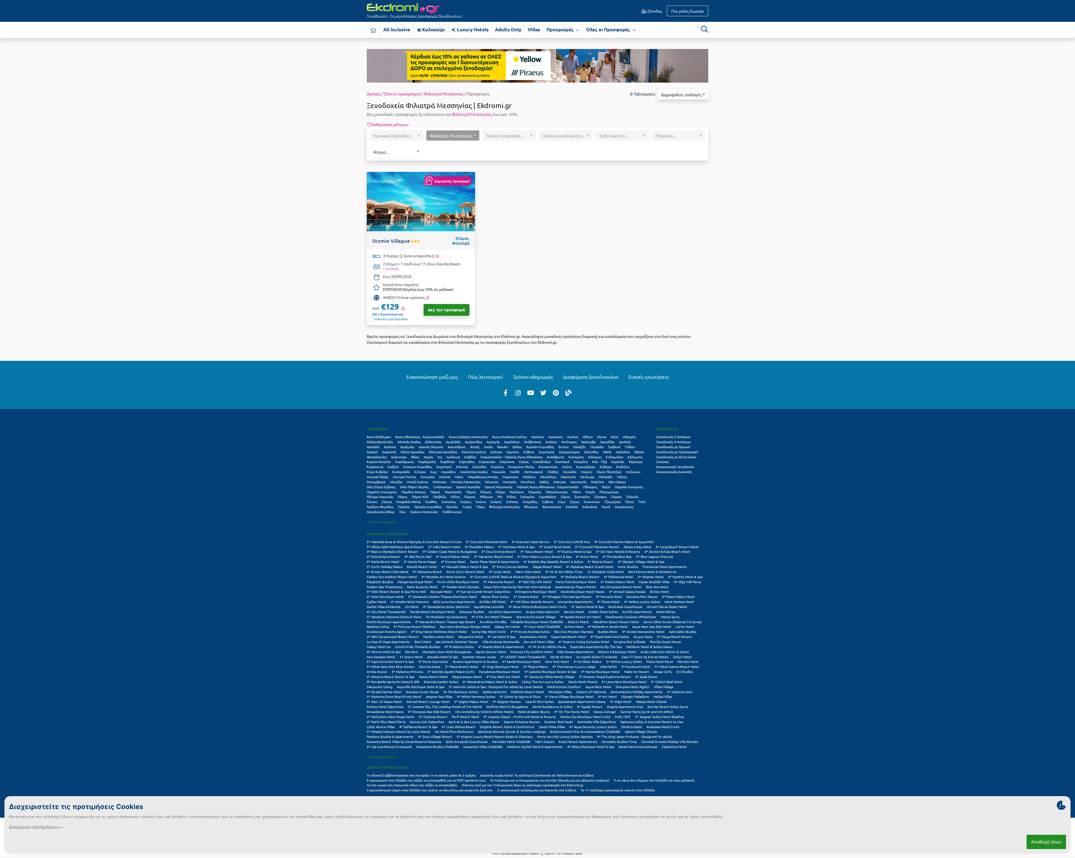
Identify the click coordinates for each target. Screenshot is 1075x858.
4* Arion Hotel (587, 556)
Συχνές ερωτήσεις (648, 377)
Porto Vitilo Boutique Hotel (458, 581)
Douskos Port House (642, 596)
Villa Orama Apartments (575, 651)
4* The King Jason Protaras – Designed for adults (634, 736)
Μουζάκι (396, 482)
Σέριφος (600, 496)
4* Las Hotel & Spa (501, 636)
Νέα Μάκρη (617, 482)
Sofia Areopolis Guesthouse (467, 741)
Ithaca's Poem (578, 621)
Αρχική (373, 93)
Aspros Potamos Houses (522, 721)
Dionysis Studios (471, 611)
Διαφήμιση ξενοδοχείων (590, 377)
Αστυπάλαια (457, 447)
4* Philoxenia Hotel (618, 576)
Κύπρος (420, 471)
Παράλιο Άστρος (413, 492)
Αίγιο (614, 436)
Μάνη (459, 476)
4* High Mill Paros (687, 581)
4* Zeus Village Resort (435, 736)
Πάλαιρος (590, 487)
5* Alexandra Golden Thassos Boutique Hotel (442, 596)
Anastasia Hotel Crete (662, 726)
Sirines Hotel (659, 591)
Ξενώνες (662, 461)
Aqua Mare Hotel (598, 686)
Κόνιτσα (462, 466)
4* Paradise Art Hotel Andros (443, 576)
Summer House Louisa (479, 656)
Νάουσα (559, 482)
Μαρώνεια (510, 476)
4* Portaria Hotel (609, 596)
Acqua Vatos (643, 636)
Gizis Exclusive (430, 666)
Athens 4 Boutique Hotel (617, 651)
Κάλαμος (594, 457)
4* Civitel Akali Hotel (666, 681)
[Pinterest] (556, 392)
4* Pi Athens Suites (459, 646)
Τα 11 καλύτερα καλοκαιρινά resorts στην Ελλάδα (618, 790)
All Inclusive (396, 29)
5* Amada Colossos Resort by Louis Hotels (398, 731)
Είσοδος (654, 10)
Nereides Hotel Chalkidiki (511, 741)
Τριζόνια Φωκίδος (380, 506)
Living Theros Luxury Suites (543, 681)
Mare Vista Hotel (528, 571)
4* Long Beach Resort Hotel (677, 546)
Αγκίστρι (537, 436)
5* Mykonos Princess (407, 671)
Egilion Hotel (376, 601)
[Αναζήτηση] (704, 29)
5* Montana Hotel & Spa (516, 546)
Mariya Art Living (379, 686)
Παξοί (606, 487)
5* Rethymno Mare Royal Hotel (390, 716)
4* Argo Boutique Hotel (500, 666)
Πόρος (402, 496)
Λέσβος (552, 471)
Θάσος (639, 452)
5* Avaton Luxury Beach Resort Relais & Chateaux (495, 736)
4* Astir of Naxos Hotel (384, 701)
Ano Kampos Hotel (381, 656)
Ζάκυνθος (591, 452)
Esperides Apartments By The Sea (596, 646)
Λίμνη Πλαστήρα (609, 471)
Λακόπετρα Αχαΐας (474, 471)
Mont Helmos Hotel (679, 601)
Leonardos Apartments (575, 601)
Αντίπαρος (569, 441)
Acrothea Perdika (493, 621)
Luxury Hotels (472, 29)
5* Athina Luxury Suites (624, 661)
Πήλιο (576, 492)
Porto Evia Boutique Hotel (576, 581)
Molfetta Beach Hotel (527, 691)
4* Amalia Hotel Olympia (460, 587)
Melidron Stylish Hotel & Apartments (535, 746)
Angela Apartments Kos (625, 706)
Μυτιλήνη (528, 482)
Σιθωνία (632, 496)
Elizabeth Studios (380, 581)
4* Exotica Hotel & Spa (574, 551)
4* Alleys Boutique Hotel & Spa (590, 746)
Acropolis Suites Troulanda (596, 656)
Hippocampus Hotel (467, 676)
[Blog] (568, 392)
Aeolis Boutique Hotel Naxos (582, 591)
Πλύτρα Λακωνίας (380, 496)
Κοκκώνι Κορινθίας (417, 466)
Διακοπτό (389, 452)
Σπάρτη (496, 501)
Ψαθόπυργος (452, 511)
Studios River (607, 631)
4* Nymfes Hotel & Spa (685, 576)
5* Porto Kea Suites (433, 661)
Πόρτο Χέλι (420, 496)
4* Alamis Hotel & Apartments (501, 646)
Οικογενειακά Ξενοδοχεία (675, 466)
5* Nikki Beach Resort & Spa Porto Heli (396, 591)
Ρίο (499, 496)
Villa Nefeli (608, 666)
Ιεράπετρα (398, 457)
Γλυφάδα (597, 447)
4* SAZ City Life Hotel (534, 581)
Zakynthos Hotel (674, 746)
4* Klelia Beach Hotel (383, 561)
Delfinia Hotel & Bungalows (507, 706)
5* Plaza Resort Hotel (461, 666)
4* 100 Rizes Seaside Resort (531, 601)
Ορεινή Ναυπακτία (498, 487)
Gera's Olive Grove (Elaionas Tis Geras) (672, 621)
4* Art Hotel (607, 696)
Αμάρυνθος (473, 441)
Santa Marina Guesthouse (638, 746)
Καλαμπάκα (614, 457)
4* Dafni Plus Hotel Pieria (386, 721)
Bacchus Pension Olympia (573, 631)
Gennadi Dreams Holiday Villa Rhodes (669, 741)
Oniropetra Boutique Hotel (535, 591)
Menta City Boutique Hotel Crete (585, 716)
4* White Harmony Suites (476, 696)
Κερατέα (617, 461)
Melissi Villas (662, 696)
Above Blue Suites (495, 596)
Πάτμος (485, 492)
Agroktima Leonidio (489, 606)
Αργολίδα (607, 441)
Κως (433, 471)
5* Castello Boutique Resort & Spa (550, 671)
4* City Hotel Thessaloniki (386, 611)
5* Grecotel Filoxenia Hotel (486, 541)
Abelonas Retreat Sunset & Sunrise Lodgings (512, 731)
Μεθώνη (529, 476)
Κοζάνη (393, 466)
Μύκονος (491, 482)
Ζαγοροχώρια (569, 452)
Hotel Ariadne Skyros (534, 711)
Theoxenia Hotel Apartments (664, 566)
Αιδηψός (629, 436)
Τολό (642, 501)
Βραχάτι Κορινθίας (540, 447)
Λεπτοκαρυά (533, 471)
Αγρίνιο (572, 436)
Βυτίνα (563, 447)
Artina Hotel (574, 626)
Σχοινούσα (592, 501)
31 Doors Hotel (411, 656)
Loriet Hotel (685, 626)
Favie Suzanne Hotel (422, 587)
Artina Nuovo (377, 671)
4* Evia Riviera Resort (383, 556)
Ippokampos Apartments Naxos (582, 701)
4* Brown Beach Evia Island (387, 571)
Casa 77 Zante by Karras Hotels (645, 656)
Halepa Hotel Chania (651, 701)
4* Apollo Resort (589, 706)
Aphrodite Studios (683, 631)
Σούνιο (481, 501)
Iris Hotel (412, 606)
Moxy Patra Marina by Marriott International (517, 587)
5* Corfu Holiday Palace (385, 566)
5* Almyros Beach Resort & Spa (390, 676)
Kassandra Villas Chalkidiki (483, 746)
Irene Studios (628, 566)
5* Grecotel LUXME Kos (572, 541)
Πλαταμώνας (608, 492)
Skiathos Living (378, 626)
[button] (683, 94)
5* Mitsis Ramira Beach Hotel (677, 666)
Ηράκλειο (623, 452)
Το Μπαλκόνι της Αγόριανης (446, 616)
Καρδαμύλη (427, 461)
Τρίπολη (452, 506)
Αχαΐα (488, 447)
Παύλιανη (517, 492)
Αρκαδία (373, 447)
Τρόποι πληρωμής (533, 377)
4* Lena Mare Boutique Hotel (624, 681)
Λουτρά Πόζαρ (378, 476)
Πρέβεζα (439, 496)
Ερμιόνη (513, 452)
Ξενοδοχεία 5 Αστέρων (673, 436)
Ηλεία (607, 452)
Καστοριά (562, 461)
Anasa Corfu (663, 671)
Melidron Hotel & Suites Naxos (649, 646)
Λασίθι (515, 471)
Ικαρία (428, 457)
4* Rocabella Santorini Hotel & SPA (393, 681)
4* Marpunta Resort (498, 581)
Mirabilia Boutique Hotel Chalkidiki (537, 621)
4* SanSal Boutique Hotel (521, 661)
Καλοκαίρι (433, 29)
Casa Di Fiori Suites (539, 701)
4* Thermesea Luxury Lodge (573, 666)
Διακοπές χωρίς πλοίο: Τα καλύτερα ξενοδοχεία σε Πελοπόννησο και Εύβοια (537, 775)
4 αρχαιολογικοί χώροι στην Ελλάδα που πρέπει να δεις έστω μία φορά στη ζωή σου (430, 790)
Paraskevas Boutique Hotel (499, 671)
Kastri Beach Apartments (578, 741)
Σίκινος (372, 501)
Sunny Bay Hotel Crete (488, 631)
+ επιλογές (391, 268)
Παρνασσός (453, 492)
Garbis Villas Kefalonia (383, 606)
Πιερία (590, 492)
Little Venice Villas (381, 726)
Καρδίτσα (447, 461)
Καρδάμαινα (404, 461)
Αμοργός (493, 441)
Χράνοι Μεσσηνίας (424, 511)
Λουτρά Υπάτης (404, 476)
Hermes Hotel (687, 661)
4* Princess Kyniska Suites (530, 631)
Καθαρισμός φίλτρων (389, 124)
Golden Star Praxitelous (385, 587)
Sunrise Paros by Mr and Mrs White (646, 711)
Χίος (402, 511)
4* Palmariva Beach (427, 571)
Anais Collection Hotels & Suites (665, 651)
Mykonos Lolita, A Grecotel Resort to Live (651, 721)
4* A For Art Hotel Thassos (491, 616)
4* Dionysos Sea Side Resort (429, 711)
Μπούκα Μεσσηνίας (465, 482)
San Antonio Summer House (457, 641)
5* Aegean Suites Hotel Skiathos (659, 716)
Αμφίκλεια (512, 441)
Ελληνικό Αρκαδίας (443, 452)
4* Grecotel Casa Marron (530, 541)
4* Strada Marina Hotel (384, 691)
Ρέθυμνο (486, 496)
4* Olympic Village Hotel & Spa (641, 561)
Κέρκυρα (635, 461)
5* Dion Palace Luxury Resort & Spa (544, 556)
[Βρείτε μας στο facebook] (505, 392)
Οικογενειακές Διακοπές (674, 471)
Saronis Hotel (574, 611)
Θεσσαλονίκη (377, 457)
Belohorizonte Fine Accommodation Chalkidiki (585, 731)
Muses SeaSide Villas (654, 581)
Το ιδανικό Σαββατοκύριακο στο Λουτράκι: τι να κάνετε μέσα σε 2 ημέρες (421, 775)
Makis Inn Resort (636, 671)
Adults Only (508, 29)
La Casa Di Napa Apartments (388, 641)
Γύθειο (630, 447)
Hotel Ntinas (665, 611)
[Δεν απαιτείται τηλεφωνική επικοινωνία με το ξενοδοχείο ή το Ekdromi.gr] (427, 298)
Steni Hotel (422, 641)
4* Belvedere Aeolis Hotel (608, 626)
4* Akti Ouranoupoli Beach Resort (393, 636)
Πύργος (469, 496)
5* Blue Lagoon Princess (654, 556)
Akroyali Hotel (441, 591)
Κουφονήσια (548, 466)
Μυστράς (509, 482)
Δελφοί (372, 452)
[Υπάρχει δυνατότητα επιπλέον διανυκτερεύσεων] (437, 256)
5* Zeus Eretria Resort (499, 551)
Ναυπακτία (578, 482)
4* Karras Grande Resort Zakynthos (483, 591)
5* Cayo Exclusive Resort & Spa (390, 661)
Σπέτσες (512, 501)
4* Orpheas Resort (433, 716)
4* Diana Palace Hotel (678, 596)
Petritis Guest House (665, 641)
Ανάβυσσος (532, 441)
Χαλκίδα (571, 506)
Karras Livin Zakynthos (427, 721)
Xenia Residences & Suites (552, 706)
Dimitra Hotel (631, 726)
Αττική (475, 447)
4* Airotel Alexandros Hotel (643, 631)
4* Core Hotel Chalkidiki (542, 626)
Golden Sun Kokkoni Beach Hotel (392, 576)
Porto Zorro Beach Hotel (465, 571)
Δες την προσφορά (446, 309)
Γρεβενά (614, 447)
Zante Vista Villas (552, 726)
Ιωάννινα (453, 457)
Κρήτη (567, 466)
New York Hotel (557, 661)
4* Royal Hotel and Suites (609, 636)
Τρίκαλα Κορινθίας (427, 506)
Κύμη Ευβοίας (377, 471)
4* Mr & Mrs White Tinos (564, 571)
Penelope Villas (560, 691)
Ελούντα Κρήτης (474, 452)
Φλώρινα (531, 506)
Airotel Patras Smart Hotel (667, 606)
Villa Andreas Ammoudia (500, 641)
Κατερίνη (581, 461)
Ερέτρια (496, 452)
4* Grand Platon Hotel (452, 556)
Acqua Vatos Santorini (542, 611)
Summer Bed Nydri (558, 721)
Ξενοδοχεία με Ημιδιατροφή (677, 452)
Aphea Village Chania (641, 731)
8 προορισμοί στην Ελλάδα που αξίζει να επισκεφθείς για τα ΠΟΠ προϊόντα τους (426, 780)
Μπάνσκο (440, 482)
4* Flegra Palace (535, 666)
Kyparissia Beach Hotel (568, 636)
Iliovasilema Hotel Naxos (385, 711)
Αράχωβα (588, 441)
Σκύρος (465, 501)
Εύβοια (529, 452)
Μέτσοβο (606, 476)
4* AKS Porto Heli (418, 556)
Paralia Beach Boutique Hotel (432, 611)
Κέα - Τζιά (599, 461)
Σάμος (565, 496)
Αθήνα (588, 436)
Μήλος (622, 476)
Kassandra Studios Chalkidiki (437, 746)
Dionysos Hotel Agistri (632, 686)
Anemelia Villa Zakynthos (597, 721)
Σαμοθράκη (547, 496)
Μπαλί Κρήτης (417, 482)
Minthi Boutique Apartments (389, 621)
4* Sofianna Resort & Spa (418, 726)
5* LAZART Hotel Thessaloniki (523, 656)
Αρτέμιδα (407, 447)
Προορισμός (560, 29)
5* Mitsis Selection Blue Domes (390, 666)
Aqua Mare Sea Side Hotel (651, 626)
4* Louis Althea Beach (458, 726)
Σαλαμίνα (527, 496)
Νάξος (544, 482)
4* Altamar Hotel (650, 576)
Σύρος (574, 501)
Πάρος (471, 492)
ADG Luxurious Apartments (454, 601)
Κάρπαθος (467, 461)
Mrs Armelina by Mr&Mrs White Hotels (484, 711)
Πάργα (435, 492)
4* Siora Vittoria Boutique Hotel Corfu (537, 606)
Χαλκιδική (589, 506)
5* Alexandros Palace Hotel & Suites (490, 681)
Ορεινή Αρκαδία (468, 487)
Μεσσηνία (568, 476)
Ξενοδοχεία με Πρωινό (673, 447)
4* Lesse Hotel (500, 571)
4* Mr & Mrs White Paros (547, 646)
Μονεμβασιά (376, 482)
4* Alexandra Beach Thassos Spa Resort (445, 621)
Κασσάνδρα (542, 461)
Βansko (502, 447)
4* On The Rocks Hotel (571, 711)
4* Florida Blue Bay (617, 556)
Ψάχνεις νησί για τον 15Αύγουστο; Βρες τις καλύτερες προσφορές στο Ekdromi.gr (523, 785)
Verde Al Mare (561, 656)
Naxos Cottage (604, 711)
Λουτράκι (427, 476)
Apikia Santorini (494, 691)
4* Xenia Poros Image (420, 561)
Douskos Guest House (422, 691)
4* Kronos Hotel (453, 561)
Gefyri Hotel (682, 656)
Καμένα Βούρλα (379, 461)
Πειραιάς (534, 492)
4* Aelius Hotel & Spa (587, 606)
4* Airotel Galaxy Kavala (627, 591)
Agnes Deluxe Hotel (491, 651)
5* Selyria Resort (600, 561)
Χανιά (606, 506)
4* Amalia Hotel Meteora (410, 601)
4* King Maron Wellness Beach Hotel (439, 631)
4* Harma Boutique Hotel (600, 671)
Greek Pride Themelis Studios (417, 646)
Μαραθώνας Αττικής (483, 476)
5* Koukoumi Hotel (635, 666)
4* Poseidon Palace (479, 546)
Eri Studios (685, 671)
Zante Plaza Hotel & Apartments (494, 561)
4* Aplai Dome (646, 676)
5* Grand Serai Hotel (555, 546)
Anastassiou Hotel (533, 636)
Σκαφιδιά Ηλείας (408, 501)
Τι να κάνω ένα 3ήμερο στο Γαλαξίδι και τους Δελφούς (654, 780)
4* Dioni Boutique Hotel (385, 596)
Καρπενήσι (487, 461)
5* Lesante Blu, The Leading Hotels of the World (445, 706)
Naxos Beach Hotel (433, 676)
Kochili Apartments (637, 611)
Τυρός (467, 506)
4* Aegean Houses (507, 701)
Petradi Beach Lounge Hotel (428, 701)
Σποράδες (530, 501)
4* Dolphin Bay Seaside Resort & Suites (553, 561)
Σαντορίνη (582, 496)
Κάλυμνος (635, 457)
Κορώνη (497, 466)
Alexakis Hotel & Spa (442, 656)
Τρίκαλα (404, 506)
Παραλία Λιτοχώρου (382, 492)
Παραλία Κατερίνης (629, 487)
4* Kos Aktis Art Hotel (503, 676)
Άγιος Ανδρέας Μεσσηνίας (468, 436)
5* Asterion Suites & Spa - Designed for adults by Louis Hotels (496, 686)
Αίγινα (601, 436)
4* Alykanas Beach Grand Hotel (589, 566)
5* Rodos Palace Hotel (617, 581)
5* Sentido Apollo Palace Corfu (451, 671)
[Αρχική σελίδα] (373, 30)
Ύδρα (480, 506)
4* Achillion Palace (587, 661)
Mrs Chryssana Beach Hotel (620, 587)
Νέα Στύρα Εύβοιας (381, 487)
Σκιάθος (431, 501)
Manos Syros (670, 616)
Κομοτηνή (444, 466)
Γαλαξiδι (579, 447)
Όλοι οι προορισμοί (402, 93)
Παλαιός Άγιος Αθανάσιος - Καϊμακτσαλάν (548, 487)
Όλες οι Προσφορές (608, 29)
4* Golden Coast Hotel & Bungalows (450, 551)
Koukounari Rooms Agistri (386, 631)
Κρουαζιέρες (585, 466)
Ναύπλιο (597, 482)
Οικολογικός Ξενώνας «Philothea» (630, 616)
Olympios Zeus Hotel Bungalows (446, 651)
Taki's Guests (544, 741)
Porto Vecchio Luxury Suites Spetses (565, 736)
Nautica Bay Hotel (637, 546)
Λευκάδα (569, 471)
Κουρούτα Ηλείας (521, 466)
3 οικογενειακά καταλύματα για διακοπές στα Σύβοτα (536, 790)
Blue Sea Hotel (657, 587)
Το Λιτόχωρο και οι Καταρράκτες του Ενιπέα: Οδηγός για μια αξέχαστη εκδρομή (549, 780)
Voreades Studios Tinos (619, 741)
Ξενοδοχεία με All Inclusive (676, 457)
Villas (534, 29)
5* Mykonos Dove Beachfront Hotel (394, 696)
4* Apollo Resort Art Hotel (580, 616)
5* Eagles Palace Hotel (471, 701)
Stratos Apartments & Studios (475, 661)
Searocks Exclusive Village (536, 616)
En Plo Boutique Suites (460, 691)
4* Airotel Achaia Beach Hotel (667, 551)
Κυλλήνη (622, 466)
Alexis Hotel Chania (582, 681)
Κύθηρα (606, 466)
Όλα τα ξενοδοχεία (381, 756)
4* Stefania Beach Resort (580, 576)
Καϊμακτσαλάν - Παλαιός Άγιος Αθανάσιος (512, 457)
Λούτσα (444, 476)
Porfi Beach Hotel (465, 716)
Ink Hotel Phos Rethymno (454, 731)
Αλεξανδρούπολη (380, 441)
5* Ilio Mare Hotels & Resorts (618, 551)
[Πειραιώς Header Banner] (537, 65)
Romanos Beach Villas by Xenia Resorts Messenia (404, 741)
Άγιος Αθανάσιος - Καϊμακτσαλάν (419, 436)
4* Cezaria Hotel (525, 596)
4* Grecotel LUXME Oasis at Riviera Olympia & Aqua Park (513, 576)
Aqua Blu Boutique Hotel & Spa (420, 686)
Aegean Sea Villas (439, 696)
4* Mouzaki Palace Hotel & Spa (464, 566)
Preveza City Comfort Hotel (532, 651)
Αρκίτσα (390, 447)
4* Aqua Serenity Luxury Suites (593, 726)
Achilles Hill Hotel (492, 601)
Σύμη (561, 501)
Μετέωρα (587, 476)
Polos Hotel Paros (659, 661)
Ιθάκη (415, 457)
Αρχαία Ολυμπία (431, 447)
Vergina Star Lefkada (629, 641)
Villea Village (664, 686)
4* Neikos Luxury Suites (642, 601)
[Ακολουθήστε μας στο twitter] (543, 392)
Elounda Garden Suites (441, 681)
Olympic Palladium (635, 696)
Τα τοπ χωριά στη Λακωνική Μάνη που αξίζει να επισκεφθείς (412, 785)
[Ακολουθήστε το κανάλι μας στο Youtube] (530, 392)
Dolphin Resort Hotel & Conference (507, 726)
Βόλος (517, 447)
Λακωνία (498, 471)
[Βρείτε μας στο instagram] (518, 392)
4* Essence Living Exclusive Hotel (583, 641)
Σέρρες (616, 496)
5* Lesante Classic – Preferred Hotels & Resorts (519, 716)
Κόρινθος (480, 466)
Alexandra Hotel (470, 636)
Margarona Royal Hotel (415, 581)
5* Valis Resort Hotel (444, 546)
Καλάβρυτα (555, 457)
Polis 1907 (623, 716)
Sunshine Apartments (505, 611)
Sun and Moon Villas (539, 641)
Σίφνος (387, 501)
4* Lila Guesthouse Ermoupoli (389, 746)
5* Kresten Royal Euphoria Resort (605, 676)
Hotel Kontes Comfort (564, 686)
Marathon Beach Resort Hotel (616, 621)
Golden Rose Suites (603, 611)
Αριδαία (625, 441)
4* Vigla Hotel (620, 701)
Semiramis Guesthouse (625, 606)
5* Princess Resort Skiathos (414, 626)
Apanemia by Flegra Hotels (575, 587)
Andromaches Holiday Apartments (637, 691)
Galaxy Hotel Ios (379, 646)
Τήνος (629, 501)
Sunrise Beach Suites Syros (668, 706)
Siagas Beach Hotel (547, 566)
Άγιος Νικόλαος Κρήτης (509, 436)
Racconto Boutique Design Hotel (465, 626)
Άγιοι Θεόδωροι (379, 436)
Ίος (440, 457)
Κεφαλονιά (375, 466)
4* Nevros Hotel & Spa (384, 651)
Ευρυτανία (546, 452)
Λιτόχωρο (633, 471)
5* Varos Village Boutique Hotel (569, 696)
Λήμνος (586, 471)
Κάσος (524, 461)
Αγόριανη (555, 436)
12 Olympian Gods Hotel (605, 571)
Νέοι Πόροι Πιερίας (414, 487)
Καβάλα (470, 457)
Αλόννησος (433, 441)
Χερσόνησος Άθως (381, 511)
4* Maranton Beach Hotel (493, 556)
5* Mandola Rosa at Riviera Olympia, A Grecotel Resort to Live (414, 541)
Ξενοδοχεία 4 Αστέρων (673, 441)
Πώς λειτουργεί (485, 377)
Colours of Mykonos (591, 691)
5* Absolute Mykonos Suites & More (394, 616)
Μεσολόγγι (548, 476)
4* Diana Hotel (608, 601)
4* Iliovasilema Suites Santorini (446, 606)
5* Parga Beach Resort (674, 636)
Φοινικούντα (551, 506)
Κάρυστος (507, 461)
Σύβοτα (547, 501)
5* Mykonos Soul (679, 691)
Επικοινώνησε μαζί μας (432, 377)
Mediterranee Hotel (438, 636)
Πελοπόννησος (557, 492)
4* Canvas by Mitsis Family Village (549, 676)
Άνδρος (551, 441)
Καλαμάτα (576, 457)
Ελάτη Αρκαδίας (412, 452)
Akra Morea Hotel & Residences (652, 571)
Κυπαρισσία (401, 471)
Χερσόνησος (624, 506)
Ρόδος (511, 496)
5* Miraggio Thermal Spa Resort (567, 596)
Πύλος (455, 496)
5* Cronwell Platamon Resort (597, 546)
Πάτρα (500, 492)
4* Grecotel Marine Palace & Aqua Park (624, 541)
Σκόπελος (448, 501)
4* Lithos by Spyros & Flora (520, 696)
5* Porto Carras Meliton (510, 566)
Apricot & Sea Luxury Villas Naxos (473, 721)
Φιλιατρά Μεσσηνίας (444, 93)
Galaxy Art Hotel (507, 626)
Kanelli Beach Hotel (422, 566)
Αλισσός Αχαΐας (409, 441)
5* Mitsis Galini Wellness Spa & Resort (395, 546)
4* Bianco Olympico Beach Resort (392, 551)
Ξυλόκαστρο (442, 487)
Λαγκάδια (448, 471)
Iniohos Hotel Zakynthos (385, 706)
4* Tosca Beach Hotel (536, 551)
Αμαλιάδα (453, 441)
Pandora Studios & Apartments (390, 736)
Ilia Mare (411, 651)
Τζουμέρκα (612, 501)
